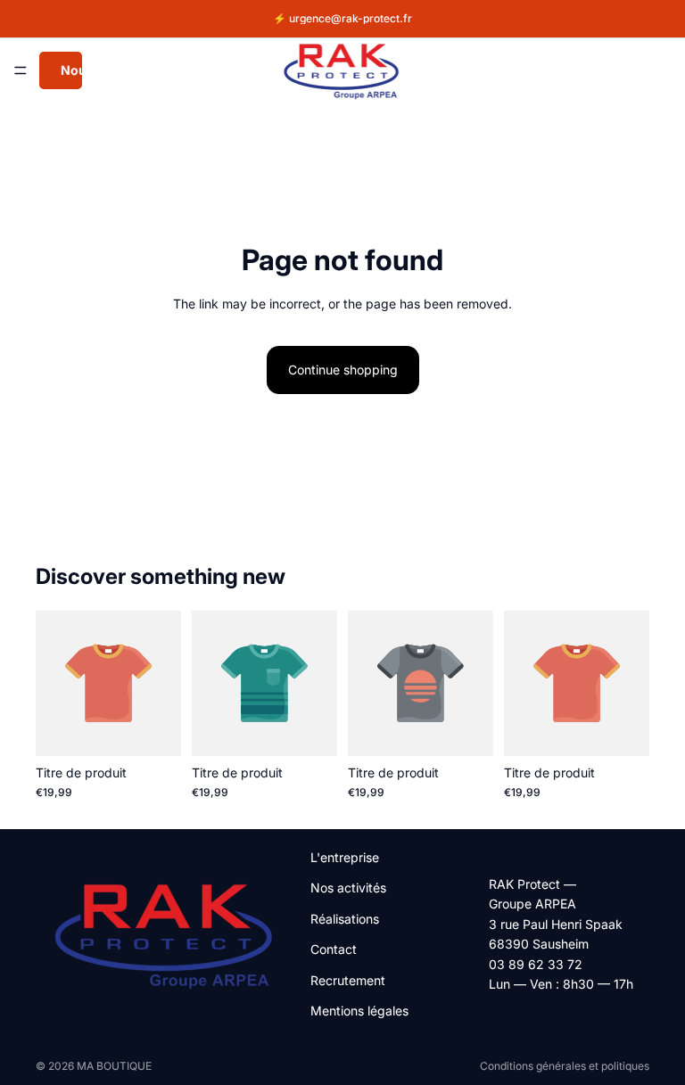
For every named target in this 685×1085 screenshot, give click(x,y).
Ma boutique (114, 1066)
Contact (333, 949)
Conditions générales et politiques (564, 1066)
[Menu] (20, 70)
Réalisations (344, 918)
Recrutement (347, 980)
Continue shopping (343, 369)
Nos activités (348, 887)
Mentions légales (359, 1010)
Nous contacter (71, 70)
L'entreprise (344, 857)
